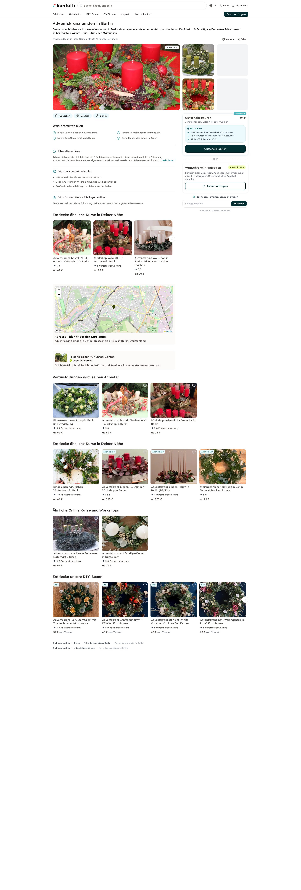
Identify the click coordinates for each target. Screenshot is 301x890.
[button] (113, 307)
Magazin (125, 14)
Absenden (238, 203)
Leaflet (169, 331)
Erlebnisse (58, 14)
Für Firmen (110, 14)
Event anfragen (236, 14)
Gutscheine (75, 14)
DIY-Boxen (92, 14)
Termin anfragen (217, 186)
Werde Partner (143, 14)
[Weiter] (171, 239)
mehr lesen (168, 160)
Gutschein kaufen (215, 148)
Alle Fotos (171, 47)
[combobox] (142, 6)
